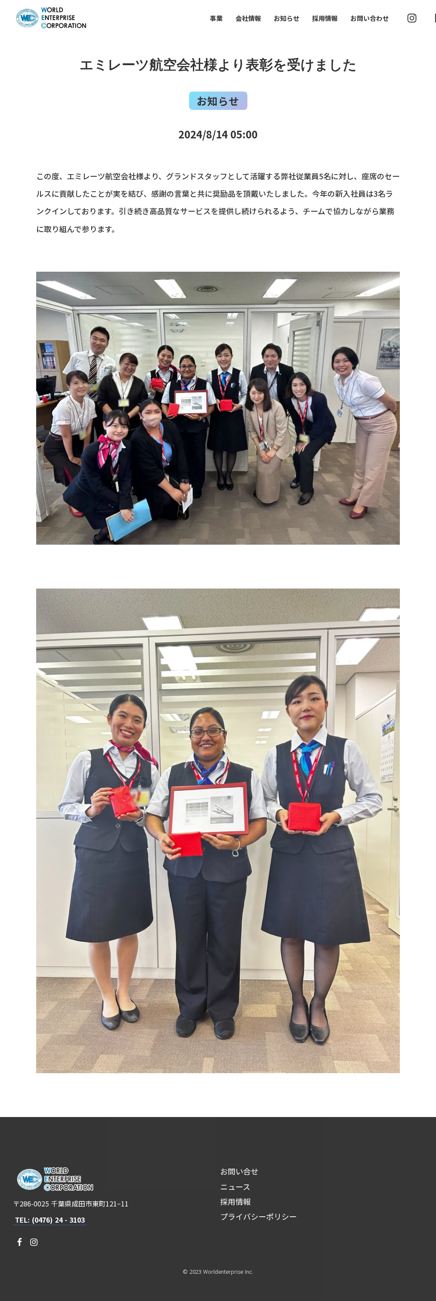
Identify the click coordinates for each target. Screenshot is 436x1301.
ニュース (235, 1186)
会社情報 (248, 18)
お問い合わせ (369, 18)
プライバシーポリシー (258, 1216)
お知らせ (286, 18)
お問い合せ (239, 1171)
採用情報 (325, 18)
